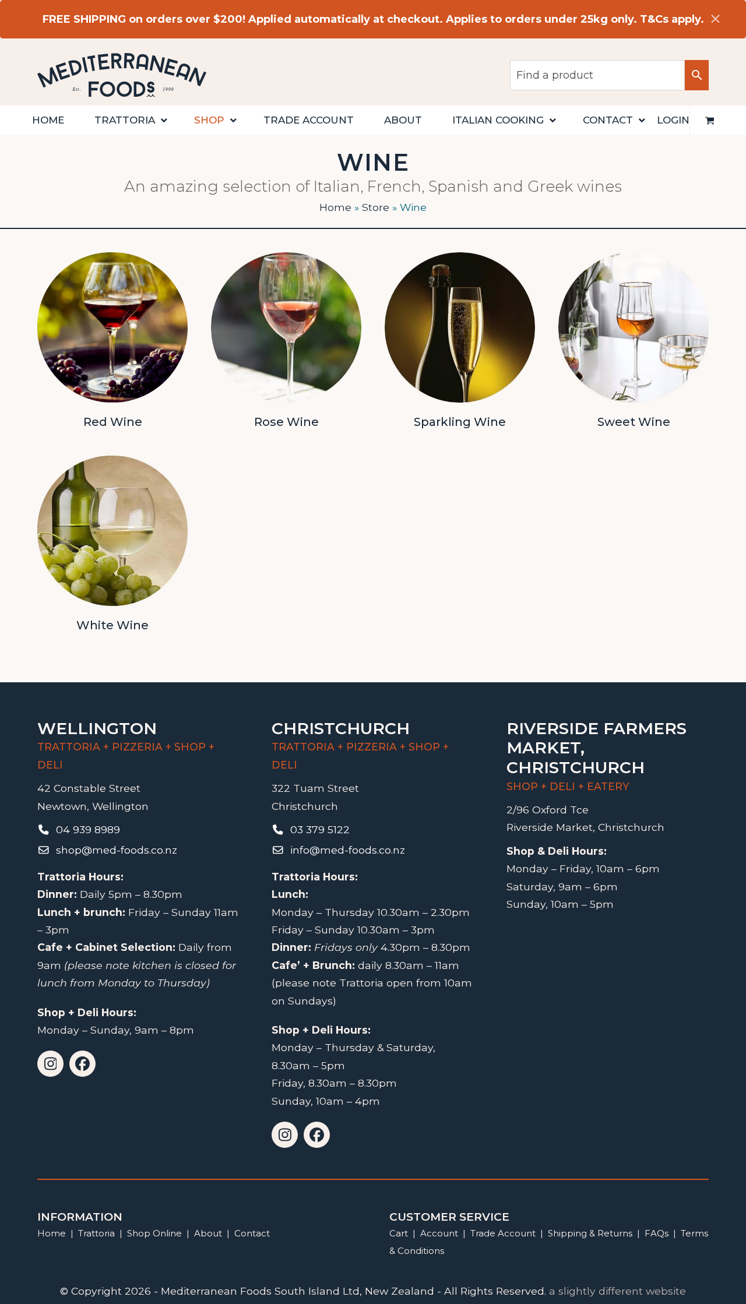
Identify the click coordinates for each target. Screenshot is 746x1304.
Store (375, 207)
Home (335, 207)
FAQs (656, 1233)
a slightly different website (617, 1291)
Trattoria (96, 1233)
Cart (398, 1233)
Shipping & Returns (590, 1233)
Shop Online (155, 1233)
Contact (252, 1233)
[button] (710, 120)
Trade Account (503, 1233)
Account (439, 1233)
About (208, 1233)
